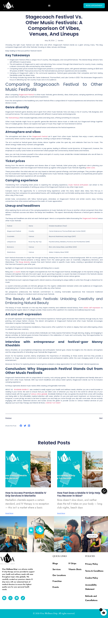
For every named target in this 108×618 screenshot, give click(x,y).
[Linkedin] (17, 598)
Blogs (55, 563)
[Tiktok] (23, 598)
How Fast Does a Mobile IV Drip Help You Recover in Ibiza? (78, 494)
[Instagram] (10, 598)
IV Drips (72, 563)
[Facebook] (4, 598)
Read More (9, 513)
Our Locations (59, 575)
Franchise (57, 581)
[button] (49, 5)
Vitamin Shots (74, 569)
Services (57, 569)
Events (56, 587)
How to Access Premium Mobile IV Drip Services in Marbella (25, 494)
